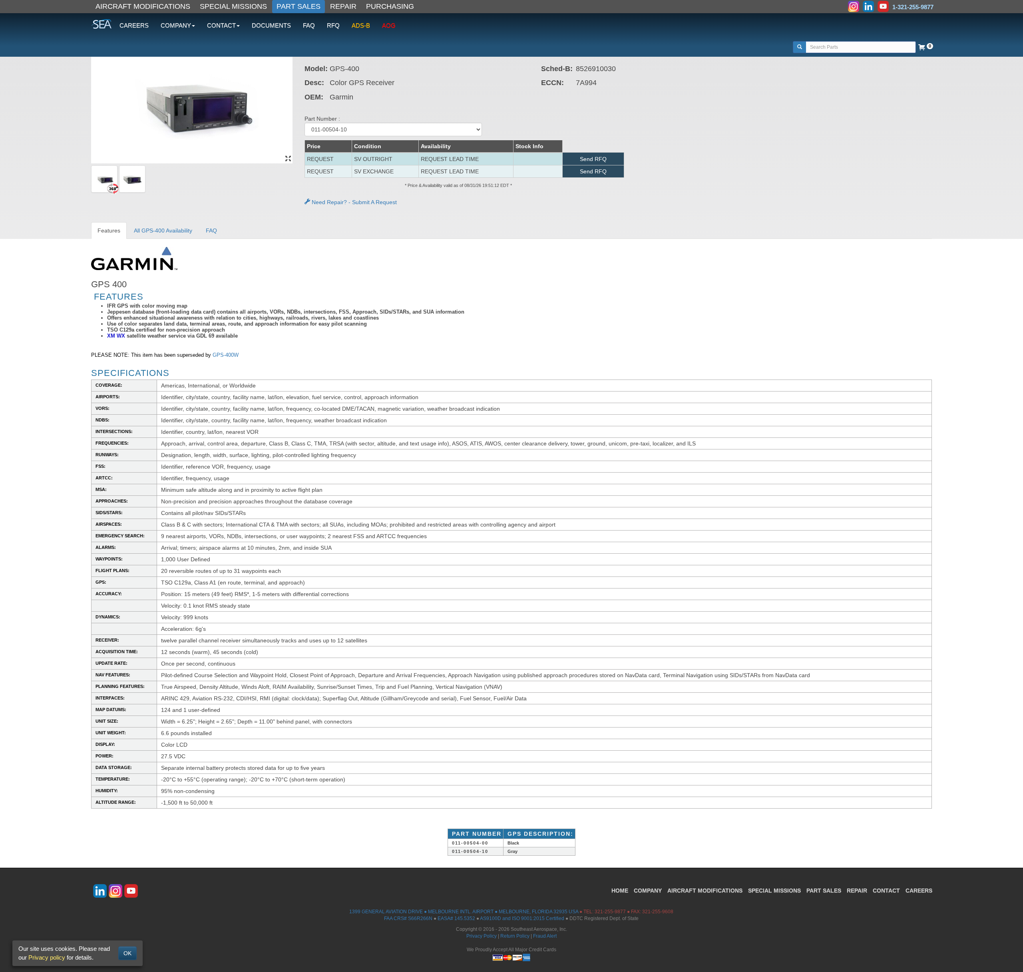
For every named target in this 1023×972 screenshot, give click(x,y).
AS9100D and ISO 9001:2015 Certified (522, 918)
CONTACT (886, 890)
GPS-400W (226, 355)
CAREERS (134, 25)
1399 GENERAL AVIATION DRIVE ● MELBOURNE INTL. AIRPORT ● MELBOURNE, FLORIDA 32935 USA (463, 911)
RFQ (333, 25)
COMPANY (648, 890)
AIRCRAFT (704, 890)
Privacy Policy (481, 936)
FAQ (309, 25)
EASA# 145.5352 (456, 918)
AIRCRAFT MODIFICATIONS (143, 6)
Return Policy (514, 936)
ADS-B (361, 25)
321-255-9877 (610, 911)
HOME (619, 890)
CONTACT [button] (221, 25)
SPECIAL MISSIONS (233, 6)
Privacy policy (46, 957)
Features (109, 230)
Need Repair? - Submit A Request (353, 202)
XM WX (116, 336)
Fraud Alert (545, 936)
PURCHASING (390, 6)
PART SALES (298, 6)
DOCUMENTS (271, 25)
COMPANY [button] (176, 25)
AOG (389, 25)
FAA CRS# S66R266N (408, 918)
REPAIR (343, 6)
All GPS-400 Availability (163, 230)
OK (127, 953)
